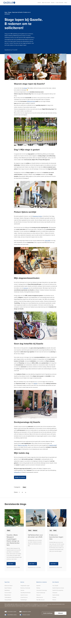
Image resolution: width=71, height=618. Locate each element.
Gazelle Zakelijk (55, 595)
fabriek (35, 383)
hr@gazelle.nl (17, 472)
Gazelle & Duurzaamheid (57, 590)
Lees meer (10, 563)
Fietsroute (35, 530)
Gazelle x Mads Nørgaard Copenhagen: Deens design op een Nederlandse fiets (13, 540)
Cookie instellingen (48, 613)
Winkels (52, 2)
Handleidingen (24, 599)
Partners (54, 599)
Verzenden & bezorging (42, 590)
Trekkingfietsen (8, 597)
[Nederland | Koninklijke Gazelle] (9, 2)
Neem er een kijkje (22, 445)
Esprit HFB (47, 240)
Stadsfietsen (7, 590)
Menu (65, 2)
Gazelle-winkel (52, 445)
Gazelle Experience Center (58, 588)
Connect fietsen (8, 592)
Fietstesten (54, 592)
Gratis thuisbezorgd (41, 592)
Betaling (38, 588)
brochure (26, 288)
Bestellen (39, 585)
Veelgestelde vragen (25, 585)
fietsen (25, 88)
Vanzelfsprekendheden (26, 592)
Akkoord (60, 613)
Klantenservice (40, 597)
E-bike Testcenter (59, 2)
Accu (51, 530)
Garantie (22, 590)
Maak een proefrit (46, 2)
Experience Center (37, 216)
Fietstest (54, 597)
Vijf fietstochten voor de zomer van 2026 (35, 536)
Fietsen (39, 2)
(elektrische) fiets (31, 101)
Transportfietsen (8, 599)
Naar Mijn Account (40, 599)
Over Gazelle (55, 585)
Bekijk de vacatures (20, 477)
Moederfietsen (8, 595)
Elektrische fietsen (8, 585)
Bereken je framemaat (25, 588)
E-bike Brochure (24, 597)
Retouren (39, 595)
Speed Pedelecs (8, 588)
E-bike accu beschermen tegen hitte (56, 537)
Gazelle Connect (24, 595)
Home (6, 12)
